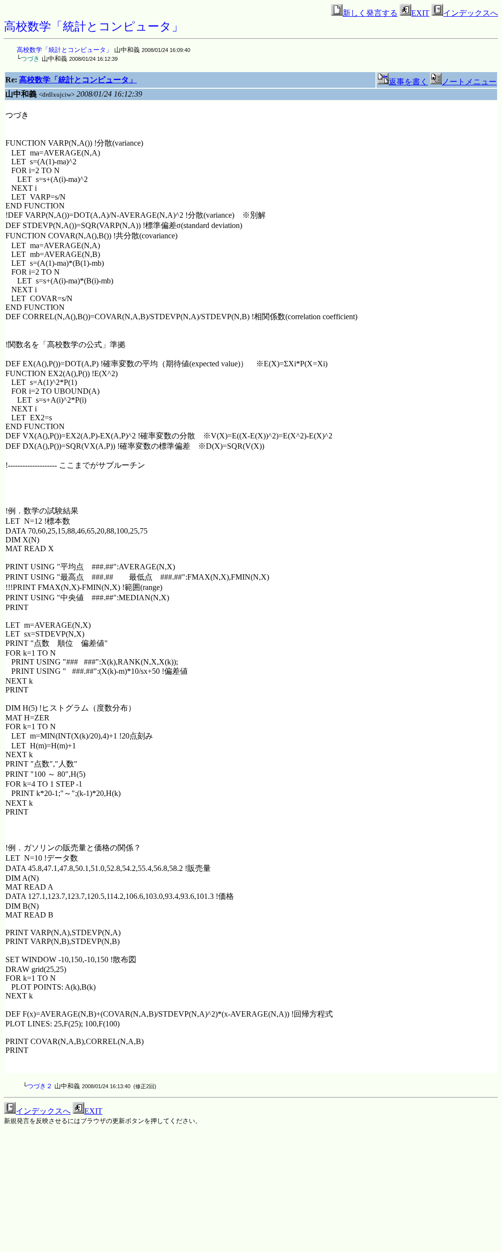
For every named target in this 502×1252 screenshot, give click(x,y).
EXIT (420, 13)
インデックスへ (470, 13)
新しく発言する (370, 13)
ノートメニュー (469, 81)
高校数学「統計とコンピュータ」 (64, 49)
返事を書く (408, 81)
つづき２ (39, 1086)
